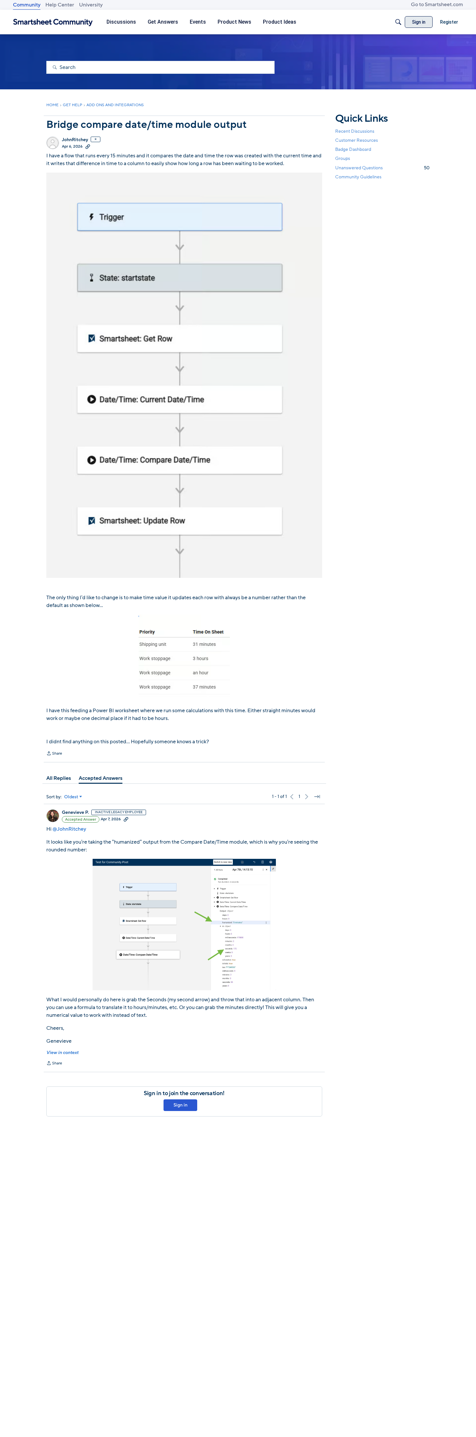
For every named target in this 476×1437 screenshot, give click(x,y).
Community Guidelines (358, 177)
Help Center (59, 4)
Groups (342, 159)
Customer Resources (356, 140)
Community (26, 4)
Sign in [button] (180, 1105)
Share (54, 754)
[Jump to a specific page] (317, 796)
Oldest (71, 797)
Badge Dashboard (353, 149)
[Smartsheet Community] (53, 22)
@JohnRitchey (69, 829)
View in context (62, 1053)
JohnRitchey (75, 140)
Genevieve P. (75, 812)
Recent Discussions (354, 131)
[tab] (58, 778)
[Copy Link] (88, 146)
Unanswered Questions (382, 168)
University (91, 4)
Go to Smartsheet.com (437, 4)
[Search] (398, 22)
